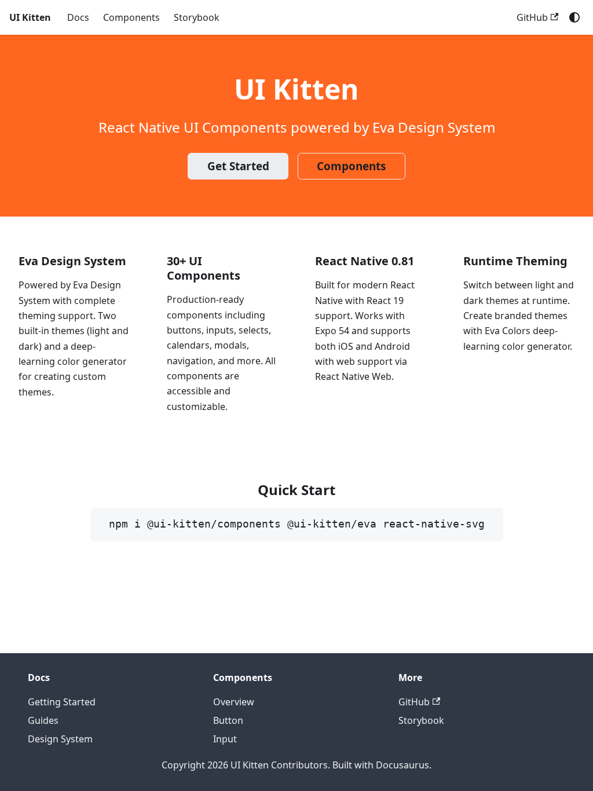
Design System (60, 739)
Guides (43, 720)
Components (131, 17)
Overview (233, 701)
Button (228, 720)
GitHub (532, 17)
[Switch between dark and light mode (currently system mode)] (574, 17)
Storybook (196, 17)
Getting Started (62, 701)
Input (225, 739)
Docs (78, 17)
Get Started (238, 166)
